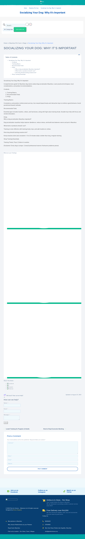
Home (25, 8)
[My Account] (82, 2)
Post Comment (42, 468)
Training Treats (8, 142)
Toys (15, 142)
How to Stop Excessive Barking (53, 429)
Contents (14, 62)
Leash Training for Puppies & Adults (17, 429)
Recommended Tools (18, 65)
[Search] (38, 537)
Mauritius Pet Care (34, 8)
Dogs (24, 43)
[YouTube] (55, 516)
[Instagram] (52, 516)
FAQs (13, 67)
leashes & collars (45, 129)
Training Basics (16, 64)
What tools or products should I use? (25, 71)
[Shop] (30, 537)
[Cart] (55, 537)
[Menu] (3, 2)
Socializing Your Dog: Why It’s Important (20, 60)
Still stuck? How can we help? (14, 395)
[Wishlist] (46, 537)
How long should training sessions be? (25, 72)
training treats (56, 112)
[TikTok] (58, 516)
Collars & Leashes (23, 142)
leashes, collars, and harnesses (28, 112)
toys (67, 112)
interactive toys (55, 103)
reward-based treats (42, 103)
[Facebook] (50, 516)
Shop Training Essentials (19, 74)
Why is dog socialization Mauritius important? (27, 69)
